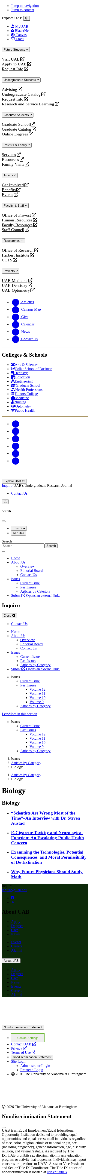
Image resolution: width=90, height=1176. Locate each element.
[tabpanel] (45, 543)
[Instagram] (15, 439)
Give (14, 930)
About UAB (11, 960)
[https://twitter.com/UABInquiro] (13, 902)
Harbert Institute (15, 255)
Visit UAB (11, 59)
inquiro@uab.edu (14, 890)
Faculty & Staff (14, 205)
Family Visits (13, 164)
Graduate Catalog (16, 129)
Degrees (17, 926)
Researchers (12, 240)
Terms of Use (23, 1052)
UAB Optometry (16, 290)
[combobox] (23, 545)
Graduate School (16, 124)
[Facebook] (15, 424)
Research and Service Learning (28, 104)
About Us (18, 562)
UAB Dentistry (14, 285)
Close (8, 615)
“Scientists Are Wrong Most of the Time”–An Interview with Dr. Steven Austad (45, 818)
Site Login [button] (18, 1061)
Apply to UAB (14, 64)
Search (7, 541)
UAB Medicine (14, 280)
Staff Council (13, 229)
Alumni (9, 175)
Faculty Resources (17, 225)
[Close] (26, 18)
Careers (16, 946)
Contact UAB (23, 1044)
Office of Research (17, 250)
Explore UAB (13, 481)
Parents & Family (16, 145)
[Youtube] (15, 446)
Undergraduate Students (20, 80)
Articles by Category (35, 706)
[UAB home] (45, 476)
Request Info (12, 69)
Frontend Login (31, 1070)
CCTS (8, 260)
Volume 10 (37, 698)
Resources (10, 159)
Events (8, 194)
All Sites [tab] (18, 533)
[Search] (5, 501)
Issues (15, 579)
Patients (10, 271)
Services (9, 154)
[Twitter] (15, 431)
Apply (15, 922)
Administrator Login (35, 1066)
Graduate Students (17, 115)
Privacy (19, 1048)
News (15, 934)
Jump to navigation (25, 6)
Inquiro (7, 485)
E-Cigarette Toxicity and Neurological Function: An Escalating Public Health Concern (47, 837)
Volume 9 (37, 702)
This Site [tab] (19, 528)
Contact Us (19, 493)
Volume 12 (37, 689)
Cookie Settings (28, 1038)
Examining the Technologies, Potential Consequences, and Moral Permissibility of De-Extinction (49, 857)
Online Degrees (15, 134)
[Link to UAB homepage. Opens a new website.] (42, 1008)
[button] (45, 714)
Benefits (9, 189)
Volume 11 (37, 693)
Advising (9, 89)
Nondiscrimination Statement (23, 1027)
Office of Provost (16, 215)
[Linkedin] (15, 461)
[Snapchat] (15, 453)
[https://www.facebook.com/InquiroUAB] (12, 898)
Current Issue (30, 681)
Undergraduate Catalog (21, 94)
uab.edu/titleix (57, 1172)
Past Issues (28, 685)
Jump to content (22, 10)
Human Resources (17, 220)
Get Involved (13, 185)
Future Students (15, 49)
